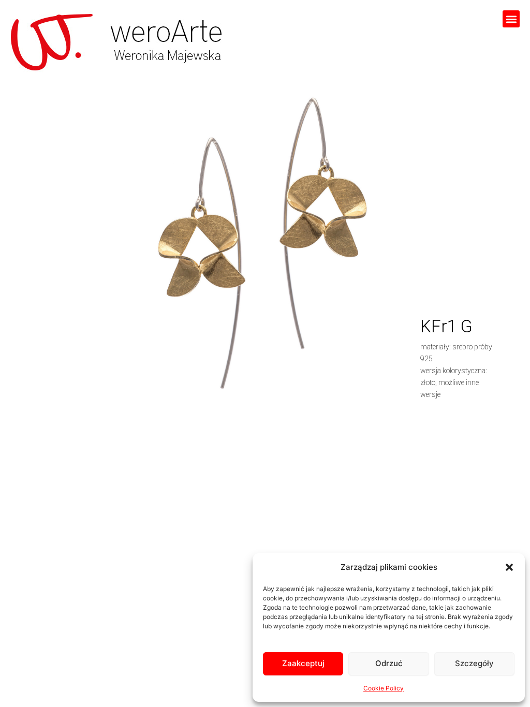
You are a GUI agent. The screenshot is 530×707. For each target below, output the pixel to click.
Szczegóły (474, 663)
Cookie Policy (383, 688)
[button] (509, 567)
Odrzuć (389, 663)
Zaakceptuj (303, 663)
